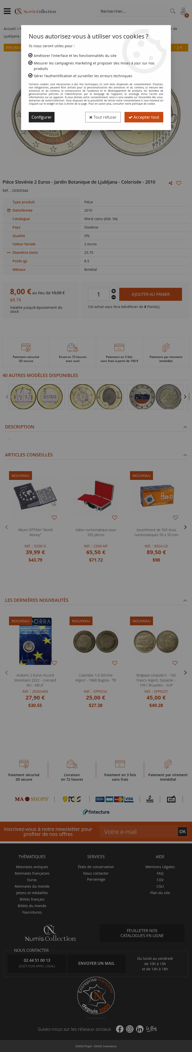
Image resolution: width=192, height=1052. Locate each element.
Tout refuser (104, 117)
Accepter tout (145, 117)
